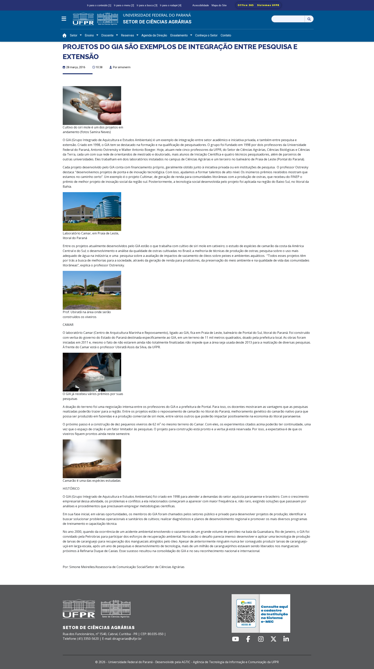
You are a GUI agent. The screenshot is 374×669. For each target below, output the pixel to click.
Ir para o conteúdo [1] (99, 5)
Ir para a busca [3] (147, 5)
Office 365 (246, 5)
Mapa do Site (219, 5)
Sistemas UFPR (268, 5)
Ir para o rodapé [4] (170, 5)
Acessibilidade (200, 5)
